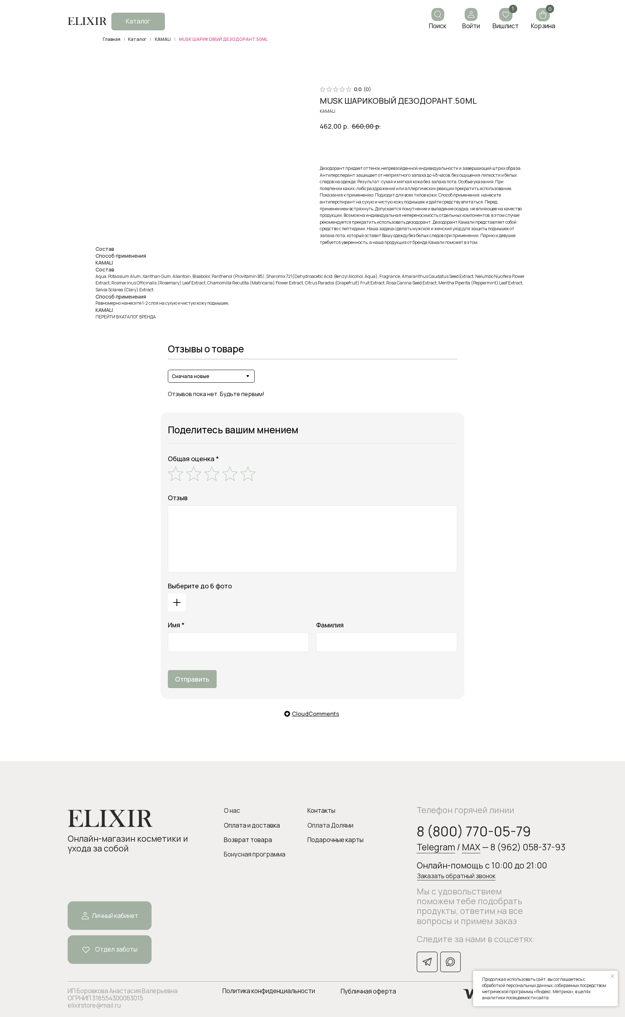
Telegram (436, 847)
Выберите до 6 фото (200, 586)
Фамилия (330, 625)
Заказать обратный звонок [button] (456, 876)
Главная (111, 39)
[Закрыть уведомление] (612, 976)
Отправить (192, 679)
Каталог (137, 39)
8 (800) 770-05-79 (474, 831)
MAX (471, 847)
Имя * (176, 625)
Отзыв (178, 497)
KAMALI (163, 39)
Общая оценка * (193, 458)
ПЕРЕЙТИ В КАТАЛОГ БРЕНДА (125, 317)
